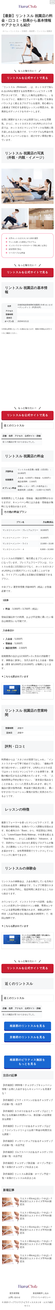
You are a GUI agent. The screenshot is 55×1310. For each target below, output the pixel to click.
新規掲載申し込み (41, 1293)
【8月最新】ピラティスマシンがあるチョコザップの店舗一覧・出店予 (27, 1102)
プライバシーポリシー (41, 1297)
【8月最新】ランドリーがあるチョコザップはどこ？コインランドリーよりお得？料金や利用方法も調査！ (27, 1130)
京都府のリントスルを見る (27, 1037)
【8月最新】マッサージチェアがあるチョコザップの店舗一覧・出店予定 (27, 1143)
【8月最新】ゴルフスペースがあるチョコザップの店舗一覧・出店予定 (27, 1154)
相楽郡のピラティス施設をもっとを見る (27, 1061)
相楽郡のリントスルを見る (27, 1025)
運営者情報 (14, 1293)
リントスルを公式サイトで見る (27, 77)
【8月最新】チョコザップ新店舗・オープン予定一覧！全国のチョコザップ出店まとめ (27, 1165)
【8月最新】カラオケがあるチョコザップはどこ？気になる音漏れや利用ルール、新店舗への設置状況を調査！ (27, 1115)
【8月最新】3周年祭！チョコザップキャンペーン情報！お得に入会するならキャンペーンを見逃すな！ (27, 1089)
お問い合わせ (14, 1297)
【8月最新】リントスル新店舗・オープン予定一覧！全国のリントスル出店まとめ (26, 1176)
